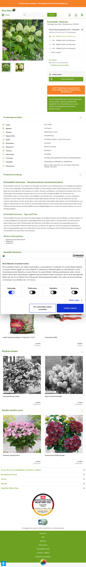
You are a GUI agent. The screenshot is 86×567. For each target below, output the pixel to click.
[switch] (32, 292)
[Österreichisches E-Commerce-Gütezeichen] (43, 522)
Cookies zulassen (70, 308)
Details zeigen (74, 300)
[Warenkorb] (81, 15)
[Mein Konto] (75, 15)
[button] (3, 563)
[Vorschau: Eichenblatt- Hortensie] (6, 67)
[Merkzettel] (69, 15)
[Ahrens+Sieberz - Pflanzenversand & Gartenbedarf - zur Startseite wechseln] (9, 10)
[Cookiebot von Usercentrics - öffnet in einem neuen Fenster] (74, 256)
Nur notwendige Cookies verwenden (43, 308)
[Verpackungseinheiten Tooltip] (82, 30)
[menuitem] (6, 15)
